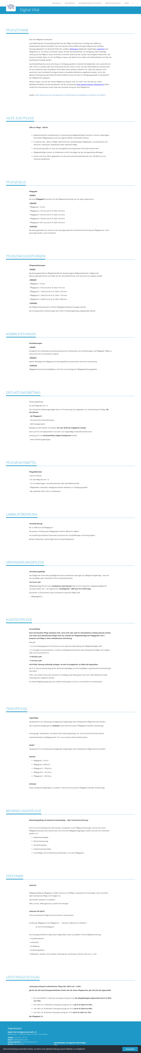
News (126, 3)
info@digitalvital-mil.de (20, 1040)
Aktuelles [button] (56, 3)
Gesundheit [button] (69, 3)
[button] (133, 3)
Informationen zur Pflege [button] (90, 3)
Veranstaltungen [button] (112, 3)
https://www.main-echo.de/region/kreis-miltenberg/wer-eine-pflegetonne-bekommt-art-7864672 (70, 95)
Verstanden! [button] (130, 1049)
